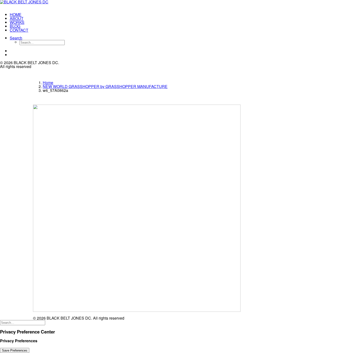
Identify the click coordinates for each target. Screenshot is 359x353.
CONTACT (19, 30)
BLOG (15, 26)
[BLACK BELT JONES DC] (31, 4)
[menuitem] (36, 15)
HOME (15, 14)
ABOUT (16, 18)
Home (48, 82)
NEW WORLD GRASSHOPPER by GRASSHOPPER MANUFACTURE (105, 86)
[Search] (22, 322)
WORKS (17, 22)
